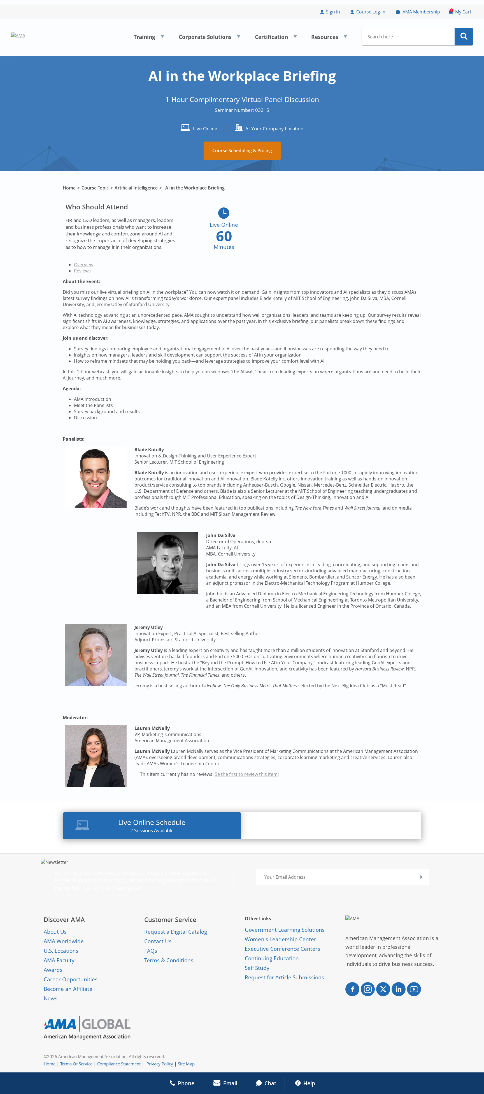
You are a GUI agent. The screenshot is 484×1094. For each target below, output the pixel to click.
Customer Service (170, 919)
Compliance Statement (119, 1064)
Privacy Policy (159, 1064)
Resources (329, 38)
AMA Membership (421, 12)
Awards (53, 969)
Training (149, 38)
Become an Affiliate (68, 989)
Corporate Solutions (209, 38)
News (50, 998)
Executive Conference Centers (282, 948)
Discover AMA (64, 919)
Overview (83, 265)
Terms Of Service (76, 1064)
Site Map (186, 1064)
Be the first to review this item (246, 774)
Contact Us (157, 941)
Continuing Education (272, 958)
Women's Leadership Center (280, 939)
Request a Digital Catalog (175, 931)
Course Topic (95, 188)
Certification (276, 38)
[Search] (463, 36)
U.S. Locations (61, 950)
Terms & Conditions (168, 960)
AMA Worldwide (64, 941)
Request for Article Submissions (284, 977)
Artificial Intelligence (136, 188)
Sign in (333, 12)
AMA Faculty (59, 960)
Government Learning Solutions (285, 929)
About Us (55, 931)
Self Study (257, 968)
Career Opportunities (70, 979)
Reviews (82, 271)
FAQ (149, 950)
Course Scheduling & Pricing (242, 150)
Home (69, 188)
